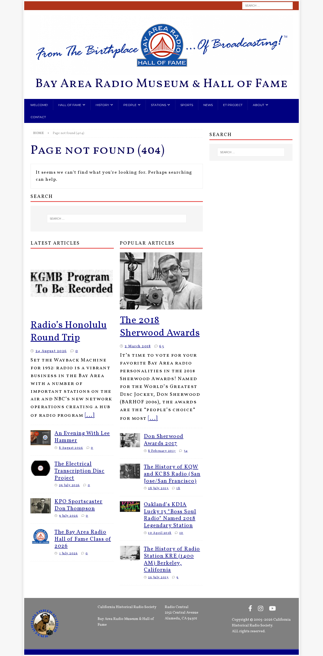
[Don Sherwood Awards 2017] (130, 440)
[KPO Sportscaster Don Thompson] (41, 505)
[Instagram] (260, 609)
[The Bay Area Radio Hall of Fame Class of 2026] (41, 536)
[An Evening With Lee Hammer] (41, 437)
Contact (38, 117)
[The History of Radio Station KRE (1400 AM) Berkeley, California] (130, 553)
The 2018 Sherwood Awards (160, 327)
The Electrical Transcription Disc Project (79, 471)
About (258, 105)
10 (181, 533)
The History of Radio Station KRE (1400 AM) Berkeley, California (172, 559)
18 (178, 488)
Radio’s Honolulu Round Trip (69, 332)
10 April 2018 (160, 533)
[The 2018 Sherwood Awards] (161, 280)
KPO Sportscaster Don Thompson (78, 505)
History (102, 105)
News (208, 105)
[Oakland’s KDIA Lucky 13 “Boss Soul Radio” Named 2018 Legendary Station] (130, 506)
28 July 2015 (158, 488)
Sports (186, 105)
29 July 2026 (69, 485)
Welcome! (39, 105)
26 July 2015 (158, 577)
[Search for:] (267, 6)
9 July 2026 (68, 516)
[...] (90, 415)
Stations (158, 105)
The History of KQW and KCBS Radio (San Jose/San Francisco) (172, 474)
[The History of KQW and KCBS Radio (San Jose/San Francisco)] (130, 471)
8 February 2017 (162, 451)
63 (161, 346)
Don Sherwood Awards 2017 (163, 440)
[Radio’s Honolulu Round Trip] (72, 283)
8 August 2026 (71, 448)
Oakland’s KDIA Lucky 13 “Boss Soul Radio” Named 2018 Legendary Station (170, 515)
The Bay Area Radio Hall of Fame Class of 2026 (83, 539)
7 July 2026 (68, 553)
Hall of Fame (69, 105)
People (130, 105)
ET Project (233, 105)
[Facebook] (250, 609)
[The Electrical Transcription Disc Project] (41, 468)
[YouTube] (272, 609)
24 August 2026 (51, 351)
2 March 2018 (138, 346)
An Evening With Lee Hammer (82, 437)
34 (186, 451)
